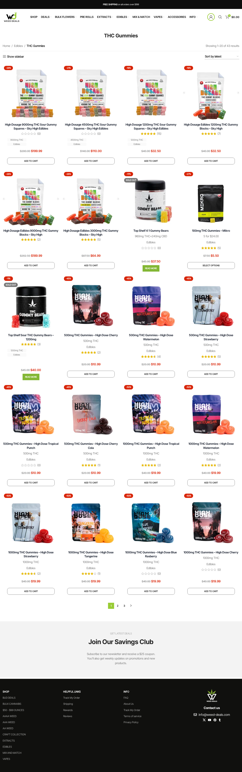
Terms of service (132, 716)
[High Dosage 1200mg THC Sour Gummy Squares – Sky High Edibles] (151, 93)
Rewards (68, 710)
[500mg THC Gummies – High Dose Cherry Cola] (91, 412)
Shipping (68, 703)
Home (6, 46)
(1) (99, 465)
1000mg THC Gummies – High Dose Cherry (211, 552)
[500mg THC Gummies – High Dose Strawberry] (211, 303)
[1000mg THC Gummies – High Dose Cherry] (211, 520)
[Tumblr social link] (220, 720)
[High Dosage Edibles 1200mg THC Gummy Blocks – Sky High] (211, 93)
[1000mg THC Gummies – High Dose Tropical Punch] (151, 412)
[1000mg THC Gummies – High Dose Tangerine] (91, 520)
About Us (129, 703)
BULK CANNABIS (12, 703)
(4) (159, 356)
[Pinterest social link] (215, 720)
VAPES (6, 758)
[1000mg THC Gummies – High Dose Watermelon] (211, 412)
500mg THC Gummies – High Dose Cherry (91, 335)
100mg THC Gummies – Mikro (211, 230)
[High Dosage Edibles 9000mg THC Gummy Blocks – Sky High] (31, 199)
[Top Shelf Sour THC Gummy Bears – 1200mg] (31, 303)
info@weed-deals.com (214, 715)
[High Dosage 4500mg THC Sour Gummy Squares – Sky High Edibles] (91, 93)
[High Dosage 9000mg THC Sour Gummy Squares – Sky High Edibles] (31, 93)
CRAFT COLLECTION (14, 734)
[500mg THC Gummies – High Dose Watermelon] (151, 303)
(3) (39, 344)
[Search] (220, 17)
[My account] (211, 17)
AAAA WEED (9, 716)
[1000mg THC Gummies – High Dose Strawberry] (31, 520)
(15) (159, 133)
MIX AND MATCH (12, 752)
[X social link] (204, 720)
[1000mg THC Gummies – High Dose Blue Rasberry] (151, 520)
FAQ (126, 697)
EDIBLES (7, 746)
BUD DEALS (9, 697)
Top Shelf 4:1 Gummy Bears (151, 230)
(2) (39, 239)
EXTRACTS (9, 740)
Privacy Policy (131, 722)
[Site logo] (12, 16)
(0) (39, 133)
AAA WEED (9, 722)
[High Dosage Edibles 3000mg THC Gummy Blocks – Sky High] (91, 199)
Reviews (67, 716)
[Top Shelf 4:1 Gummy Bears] (151, 199)
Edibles (18, 46)
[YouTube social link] (209, 720)
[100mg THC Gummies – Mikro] (211, 199)
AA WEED (8, 728)
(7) (219, 133)
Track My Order (71, 697)
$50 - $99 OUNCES (13, 710)
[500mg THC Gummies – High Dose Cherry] (91, 303)
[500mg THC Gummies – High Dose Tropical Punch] (31, 412)
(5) (99, 239)
